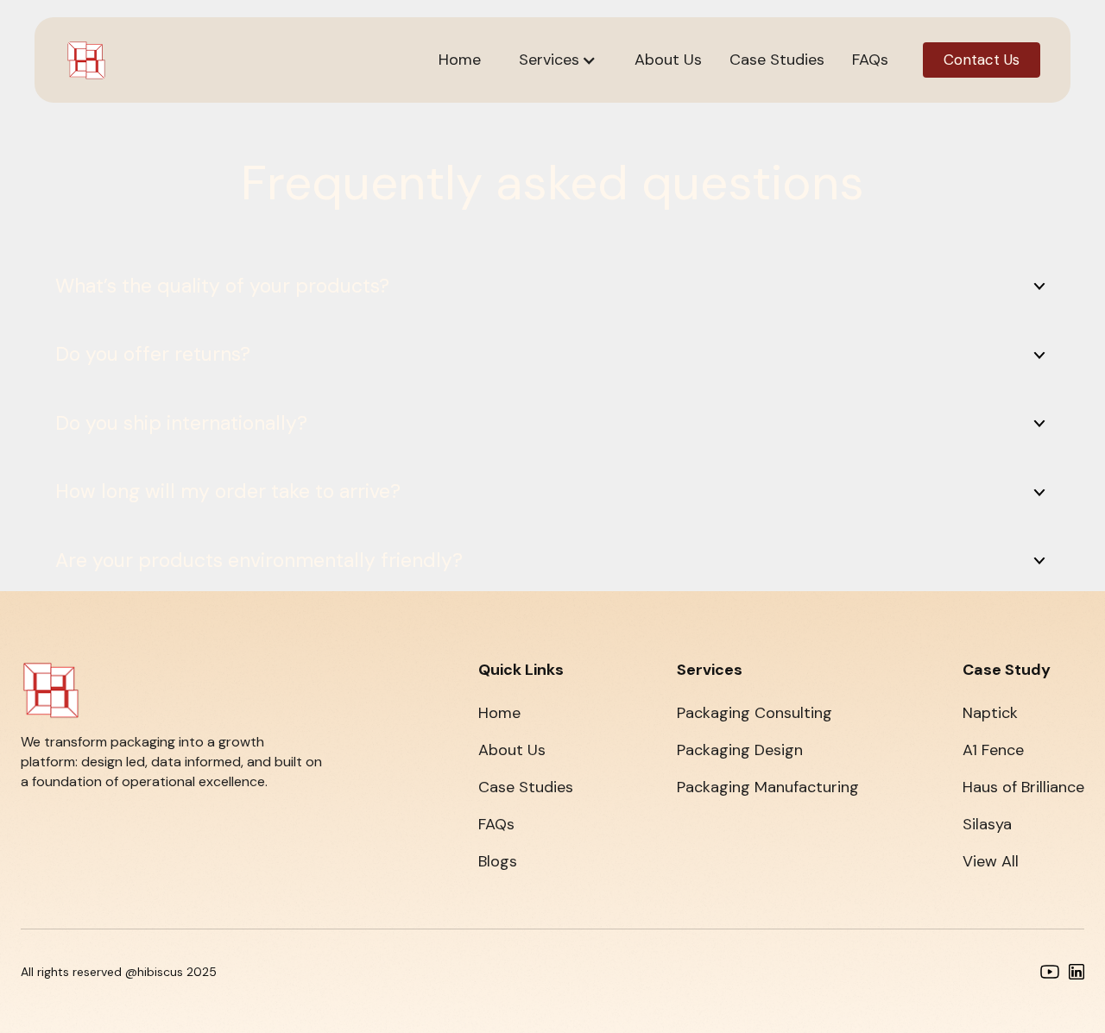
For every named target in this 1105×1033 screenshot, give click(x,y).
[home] (86, 60)
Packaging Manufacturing (768, 787)
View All (991, 861)
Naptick (990, 712)
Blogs (497, 861)
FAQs (496, 824)
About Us (512, 750)
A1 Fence (993, 750)
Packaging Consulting (754, 712)
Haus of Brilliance (1023, 787)
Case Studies (525, 787)
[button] (558, 60)
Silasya (987, 824)
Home (499, 712)
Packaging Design (740, 750)
